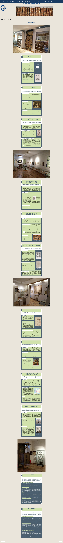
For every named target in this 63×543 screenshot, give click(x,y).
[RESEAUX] (51, 1)
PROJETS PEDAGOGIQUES (26, 1)
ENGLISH (34, 1)
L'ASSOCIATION (12, 1)
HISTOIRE (18, 1)
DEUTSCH (39, 1)
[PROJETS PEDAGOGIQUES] (30, 1)
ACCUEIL (3, 1)
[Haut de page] (61, 541)
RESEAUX (49, 1)
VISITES (7, 1)
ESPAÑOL (44, 1)
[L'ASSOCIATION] (15, 1)
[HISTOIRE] (20, 1)
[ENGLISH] (35, 1)
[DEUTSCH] (41, 1)
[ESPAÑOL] (46, 1)
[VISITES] (8, 1)
